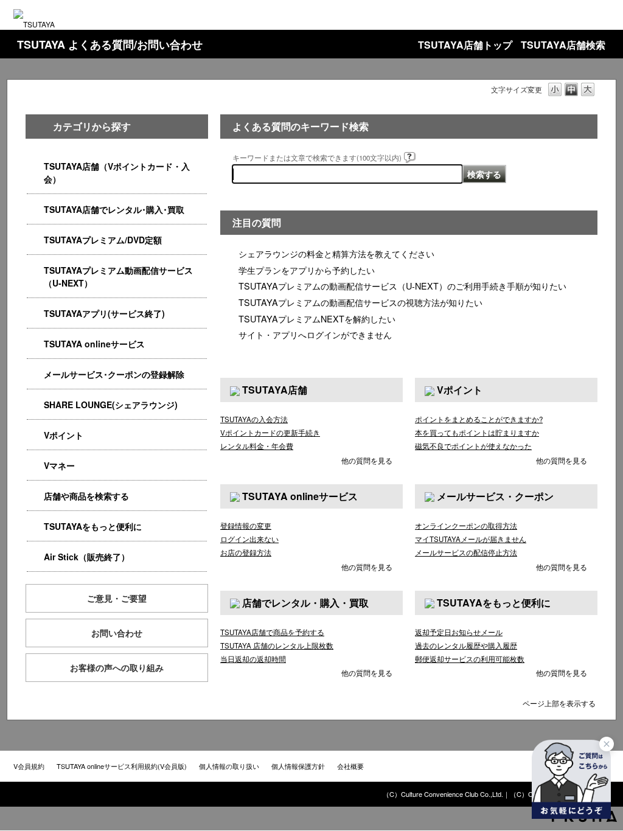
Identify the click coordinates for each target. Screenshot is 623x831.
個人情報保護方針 (298, 766)
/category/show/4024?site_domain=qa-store (35, 526)
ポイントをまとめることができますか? (479, 419)
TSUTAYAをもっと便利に (93, 526)
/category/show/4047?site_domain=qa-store (35, 166)
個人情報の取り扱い (229, 766)
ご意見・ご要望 (117, 598)
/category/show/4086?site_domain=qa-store (35, 496)
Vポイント (63, 435)
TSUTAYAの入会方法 (254, 419)
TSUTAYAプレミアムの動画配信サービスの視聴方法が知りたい (360, 302)
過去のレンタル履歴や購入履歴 (466, 645)
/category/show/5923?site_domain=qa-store (35, 270)
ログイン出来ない (249, 539)
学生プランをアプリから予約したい (306, 269)
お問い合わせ (116, 633)
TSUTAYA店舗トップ (465, 45)
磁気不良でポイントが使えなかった (473, 446)
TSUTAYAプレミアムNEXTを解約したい (316, 318)
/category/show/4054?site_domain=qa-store (35, 209)
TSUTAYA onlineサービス (94, 344)
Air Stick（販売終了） (87, 557)
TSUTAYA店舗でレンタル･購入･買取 (114, 209)
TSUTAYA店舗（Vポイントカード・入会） (117, 172)
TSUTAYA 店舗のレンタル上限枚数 (276, 645)
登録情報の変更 (245, 525)
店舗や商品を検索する (86, 496)
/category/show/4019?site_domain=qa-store (35, 313)
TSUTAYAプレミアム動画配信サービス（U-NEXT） (118, 276)
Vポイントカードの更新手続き (270, 432)
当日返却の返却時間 (253, 659)
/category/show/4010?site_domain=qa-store (35, 344)
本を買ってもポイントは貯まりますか (477, 432)
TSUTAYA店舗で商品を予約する (272, 632)
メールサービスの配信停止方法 (466, 552)
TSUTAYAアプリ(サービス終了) (104, 313)
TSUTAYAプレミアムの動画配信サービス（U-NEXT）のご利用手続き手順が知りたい (402, 285)
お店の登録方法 (245, 552)
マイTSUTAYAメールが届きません (470, 539)
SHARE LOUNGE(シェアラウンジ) (111, 404)
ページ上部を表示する (559, 702)
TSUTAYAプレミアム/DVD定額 (103, 240)
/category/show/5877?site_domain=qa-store (35, 404)
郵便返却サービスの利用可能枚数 (469, 659)
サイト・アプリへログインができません (315, 334)
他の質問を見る (366, 460)
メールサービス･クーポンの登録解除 (114, 374)
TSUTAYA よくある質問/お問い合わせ (110, 44)
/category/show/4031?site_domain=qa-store (35, 240)
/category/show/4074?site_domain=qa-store (35, 435)
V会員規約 (28, 766)
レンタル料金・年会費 (256, 446)
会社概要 (350, 766)
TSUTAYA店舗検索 (563, 45)
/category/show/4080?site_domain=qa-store (35, 374)
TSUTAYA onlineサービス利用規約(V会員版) (122, 766)
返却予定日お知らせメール (459, 632)
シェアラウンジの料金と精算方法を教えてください (336, 253)
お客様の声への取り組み (117, 667)
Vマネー (59, 465)
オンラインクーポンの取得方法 (466, 525)
